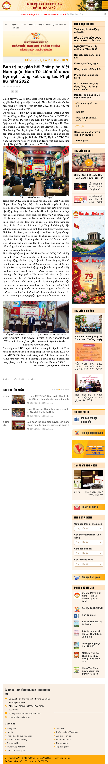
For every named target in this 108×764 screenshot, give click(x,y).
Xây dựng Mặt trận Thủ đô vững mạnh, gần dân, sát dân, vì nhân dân (96, 199)
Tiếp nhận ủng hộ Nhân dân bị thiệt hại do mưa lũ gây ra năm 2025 (88, 398)
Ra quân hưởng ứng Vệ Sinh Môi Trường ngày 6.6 (88, 338)
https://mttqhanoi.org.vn (19, 717)
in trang (37, 379)
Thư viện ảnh (62, 743)
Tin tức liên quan (63, 739)
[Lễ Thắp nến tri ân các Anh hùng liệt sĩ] (80, 186)
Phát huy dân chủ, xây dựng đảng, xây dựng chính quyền (86, 86)
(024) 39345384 (26, 706)
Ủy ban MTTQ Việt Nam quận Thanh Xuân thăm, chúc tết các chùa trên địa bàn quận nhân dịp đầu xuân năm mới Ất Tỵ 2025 (43, 398)
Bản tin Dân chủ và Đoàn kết (92, 623)
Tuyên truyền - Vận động (67, 732)
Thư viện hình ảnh (84, 310)
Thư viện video (82, 150)
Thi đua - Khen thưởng (17, 739)
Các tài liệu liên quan (16, 750)
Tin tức (23, 24)
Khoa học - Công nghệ (86, 63)
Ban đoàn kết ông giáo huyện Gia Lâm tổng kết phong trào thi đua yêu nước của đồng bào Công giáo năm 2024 (43, 424)
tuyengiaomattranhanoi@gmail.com (24, 713)
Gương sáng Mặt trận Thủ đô (91, 644)
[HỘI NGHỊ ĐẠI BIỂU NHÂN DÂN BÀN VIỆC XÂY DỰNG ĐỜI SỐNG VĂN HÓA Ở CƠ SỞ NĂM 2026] (88, 352)
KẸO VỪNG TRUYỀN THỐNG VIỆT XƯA (88, 493)
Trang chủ (13, 24)
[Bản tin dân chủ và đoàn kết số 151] (88, 280)
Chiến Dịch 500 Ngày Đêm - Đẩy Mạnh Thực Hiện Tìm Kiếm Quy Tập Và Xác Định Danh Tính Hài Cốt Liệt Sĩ (88, 176)
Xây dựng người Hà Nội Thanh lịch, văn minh (92, 634)
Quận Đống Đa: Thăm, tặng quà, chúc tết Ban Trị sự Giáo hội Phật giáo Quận (43, 410)
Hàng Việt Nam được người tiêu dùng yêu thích (91, 671)
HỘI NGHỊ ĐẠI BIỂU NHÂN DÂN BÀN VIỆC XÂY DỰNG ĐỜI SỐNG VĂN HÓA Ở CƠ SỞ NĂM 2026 (88, 367)
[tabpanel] (36, 414)
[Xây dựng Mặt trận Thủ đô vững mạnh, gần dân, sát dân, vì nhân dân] (80, 199)
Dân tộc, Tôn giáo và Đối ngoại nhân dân (47, 24)
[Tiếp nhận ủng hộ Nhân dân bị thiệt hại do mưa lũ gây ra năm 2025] (88, 383)
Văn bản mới (88, 615)
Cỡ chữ (6, 91)
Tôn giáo (15, 28)
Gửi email (25, 379)
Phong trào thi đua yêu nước (86, 76)
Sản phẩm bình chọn (85, 465)
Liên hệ (10, 732)
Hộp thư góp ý (62, 747)
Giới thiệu (60, 728)
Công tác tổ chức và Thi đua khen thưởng (87, 133)
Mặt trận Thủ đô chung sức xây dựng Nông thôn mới (91, 657)
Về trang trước (11, 379)
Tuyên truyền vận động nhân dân (86, 30)
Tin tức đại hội (82, 412)
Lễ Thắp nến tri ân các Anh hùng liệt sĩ (96, 187)
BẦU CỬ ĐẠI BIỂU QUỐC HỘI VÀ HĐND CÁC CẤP (87, 39)
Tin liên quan (81, 140)
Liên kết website (83, 517)
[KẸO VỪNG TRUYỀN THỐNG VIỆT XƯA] (88, 479)
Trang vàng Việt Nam (16, 747)
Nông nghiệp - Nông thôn (87, 69)
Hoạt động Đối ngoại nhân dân (86, 119)
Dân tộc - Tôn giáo (64, 736)
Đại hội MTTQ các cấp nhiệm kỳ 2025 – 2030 (85, 47)
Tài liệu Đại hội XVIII (92, 608)
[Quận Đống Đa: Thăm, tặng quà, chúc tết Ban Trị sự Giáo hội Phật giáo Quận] (9, 412)
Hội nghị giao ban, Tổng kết (87, 56)
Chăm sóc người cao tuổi (86, 104)
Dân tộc (80, 112)
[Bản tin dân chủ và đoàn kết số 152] (88, 233)
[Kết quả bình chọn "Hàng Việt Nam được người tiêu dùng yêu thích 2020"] (88, 449)
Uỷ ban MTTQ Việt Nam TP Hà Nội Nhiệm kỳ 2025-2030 (91, 597)
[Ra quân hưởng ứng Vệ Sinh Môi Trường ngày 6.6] (88, 324)
